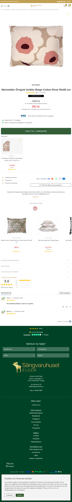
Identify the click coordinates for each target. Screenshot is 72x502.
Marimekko (12, 156)
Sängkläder (7, 9)
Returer (40, 355)
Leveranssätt (42, 349)
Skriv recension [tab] (65, 293)
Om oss (36, 425)
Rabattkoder (36, 416)
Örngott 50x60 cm (24, 9)
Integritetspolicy (36, 442)
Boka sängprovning (36, 449)
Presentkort (36, 428)
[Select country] (8, 6)
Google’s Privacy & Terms (45, 488)
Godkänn (19, 495)
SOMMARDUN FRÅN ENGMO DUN (10, 1)
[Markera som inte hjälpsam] (67, 307)
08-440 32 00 (37, 384)
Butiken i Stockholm (36, 458)
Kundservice (8, 349)
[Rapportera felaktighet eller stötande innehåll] (70, 307)
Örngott (13, 9)
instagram (11, 466)
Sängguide (36, 419)
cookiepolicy (21, 490)
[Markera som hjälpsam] (63, 307)
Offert (6, 355)
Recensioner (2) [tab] (6, 293)
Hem (2, 9)
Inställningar (9, 495)
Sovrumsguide (36, 422)
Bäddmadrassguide (36, 413)
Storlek (17, 9)
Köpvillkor (36, 438)
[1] (36, 46)
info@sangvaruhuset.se (36, 386)
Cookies (36, 435)
